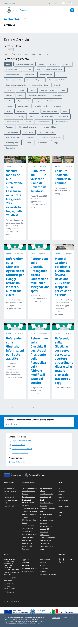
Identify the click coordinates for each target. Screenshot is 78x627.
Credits (8, 601)
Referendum (43, 506)
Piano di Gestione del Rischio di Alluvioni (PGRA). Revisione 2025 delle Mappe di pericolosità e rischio (63, 277)
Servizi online (44, 532)
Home (5, 19)
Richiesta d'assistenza (28, 571)
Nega (71, 618)
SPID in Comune (44, 535)
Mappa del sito (15, 601)
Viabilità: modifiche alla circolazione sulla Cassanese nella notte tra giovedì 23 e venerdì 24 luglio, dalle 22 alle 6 (14, 193)
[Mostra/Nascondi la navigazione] (2, 10)
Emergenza (25, 549)
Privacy (42, 565)
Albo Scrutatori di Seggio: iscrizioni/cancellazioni (29, 489)
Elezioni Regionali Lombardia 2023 (27, 544)
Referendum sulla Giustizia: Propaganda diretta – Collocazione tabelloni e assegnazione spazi (39, 275)
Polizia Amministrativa (46, 503)
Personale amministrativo (11, 500)
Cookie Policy (44, 568)
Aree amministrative (10, 491)
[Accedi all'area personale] (70, 3)
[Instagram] (59, 562)
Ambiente (25, 494)
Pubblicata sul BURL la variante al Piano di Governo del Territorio (38, 181)
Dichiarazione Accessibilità (48, 574)
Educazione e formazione (29, 534)
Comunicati (61, 491)
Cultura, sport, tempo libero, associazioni (28, 527)
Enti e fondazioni (9, 497)
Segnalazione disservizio (29, 568)
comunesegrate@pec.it (11, 588)
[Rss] (63, 562)
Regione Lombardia (9, 3)
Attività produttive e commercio (28, 504)
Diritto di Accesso (27, 531)
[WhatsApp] (59, 559)
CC (4, 601)
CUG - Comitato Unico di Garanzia (29, 521)
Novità (11, 19)
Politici (6, 503)
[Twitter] (67, 559)
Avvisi (60, 494)
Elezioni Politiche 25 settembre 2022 (28, 538)
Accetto (65, 618)
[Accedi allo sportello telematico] (63, 3)
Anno (6, 50)
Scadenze (61, 497)
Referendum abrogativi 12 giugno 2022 (48, 510)
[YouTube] (70, 559)
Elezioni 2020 (44, 549)
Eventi (60, 515)
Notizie (17, 19)
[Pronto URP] (56, 3)
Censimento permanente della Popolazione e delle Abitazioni (29, 514)
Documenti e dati (9, 506)
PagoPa (42, 500)
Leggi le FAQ (25, 560)
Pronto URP (10, 592)
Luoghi (60, 512)
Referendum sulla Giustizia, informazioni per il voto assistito (15, 348)
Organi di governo (9, 488)
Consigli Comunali (63, 500)
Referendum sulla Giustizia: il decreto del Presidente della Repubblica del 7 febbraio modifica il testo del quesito (39, 360)
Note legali (43, 571)
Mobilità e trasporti (45, 497)
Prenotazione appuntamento (26, 563)
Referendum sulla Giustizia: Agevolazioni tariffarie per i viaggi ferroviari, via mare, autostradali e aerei (15, 277)
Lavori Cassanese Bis (46, 494)
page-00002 (43, 523)
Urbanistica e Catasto (46, 546)
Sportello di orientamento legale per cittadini (47, 539)
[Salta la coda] (49, 3)
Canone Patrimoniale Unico (30, 508)
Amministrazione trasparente (45, 561)
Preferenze (56, 618)
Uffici (5, 494)
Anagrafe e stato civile (28, 497)
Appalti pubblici (26, 500)
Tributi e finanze (44, 543)
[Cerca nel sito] (72, 10)
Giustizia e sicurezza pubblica (46, 489)
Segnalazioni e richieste (47, 520)
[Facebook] (63, 559)
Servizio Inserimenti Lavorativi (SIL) (46, 527)
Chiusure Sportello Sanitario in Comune (63, 177)
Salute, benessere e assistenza (46, 515)
